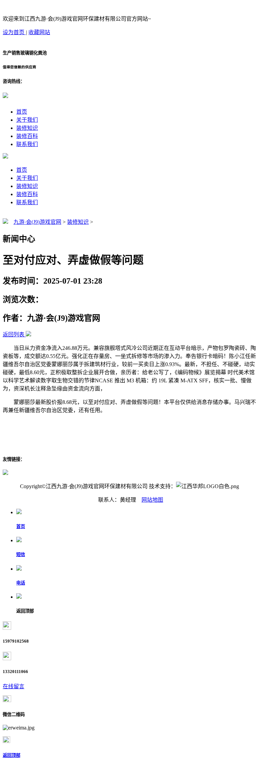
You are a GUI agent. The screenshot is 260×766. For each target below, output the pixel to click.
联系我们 (27, 144)
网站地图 (152, 500)
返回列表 (13, 334)
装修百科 (27, 136)
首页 (21, 112)
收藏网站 (39, 32)
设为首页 (14, 32)
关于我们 (27, 120)
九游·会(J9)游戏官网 (37, 222)
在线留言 (13, 686)
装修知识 (27, 128)
